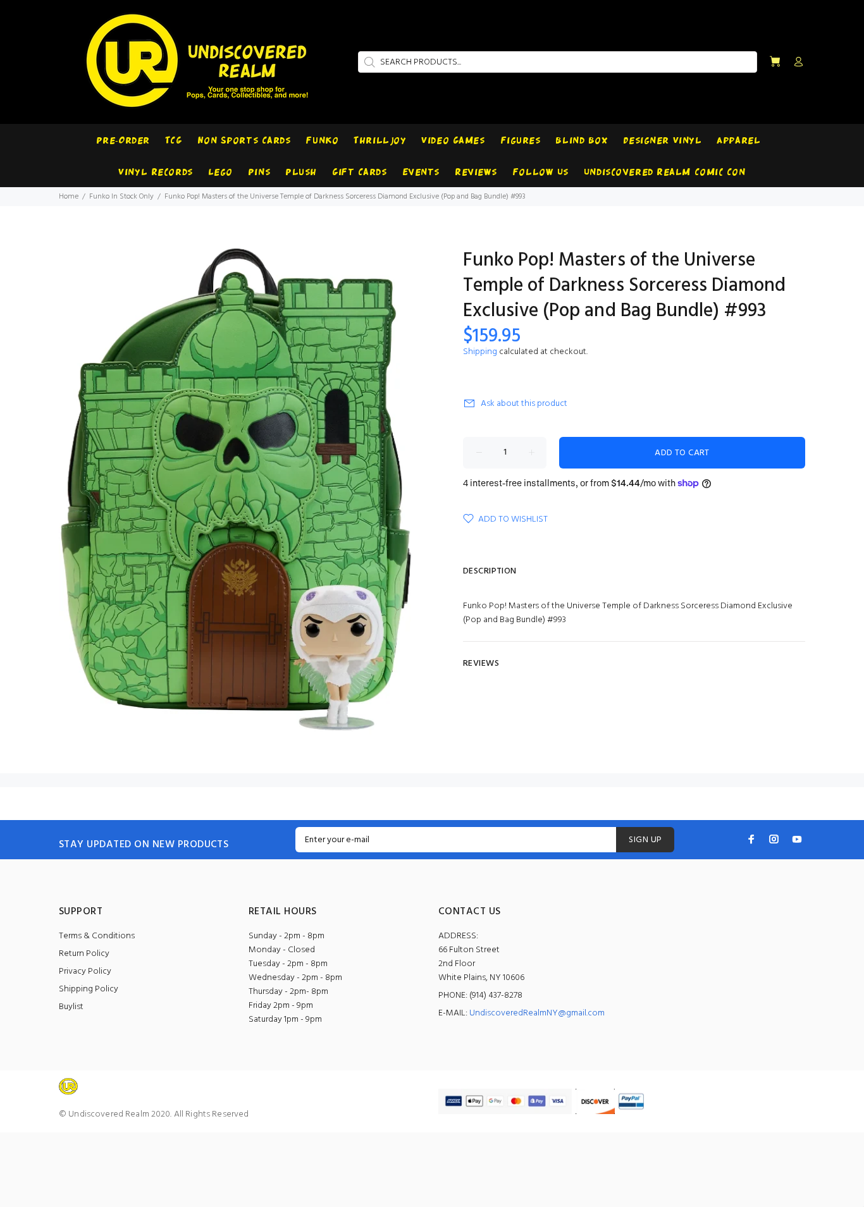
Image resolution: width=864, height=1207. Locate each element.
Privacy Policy (85, 971)
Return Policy (84, 954)
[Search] (368, 62)
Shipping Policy (88, 989)
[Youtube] (797, 839)
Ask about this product (524, 403)
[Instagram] (774, 839)
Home (68, 196)
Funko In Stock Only (121, 196)
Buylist (71, 1007)
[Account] (796, 62)
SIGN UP (645, 840)
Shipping (480, 352)
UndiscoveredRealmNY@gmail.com (537, 1013)
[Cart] (775, 62)
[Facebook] (751, 839)
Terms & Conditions (97, 936)
